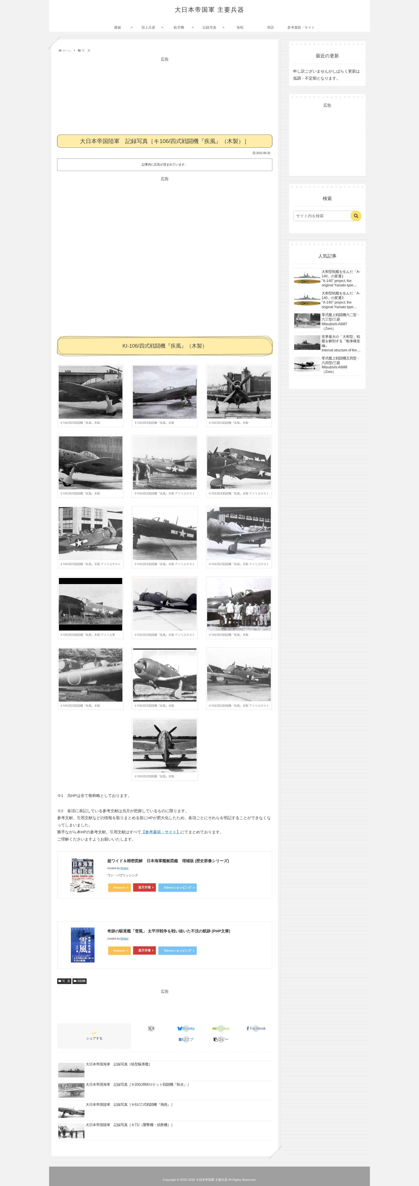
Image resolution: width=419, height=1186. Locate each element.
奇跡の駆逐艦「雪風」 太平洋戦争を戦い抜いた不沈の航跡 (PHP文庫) (168, 931)
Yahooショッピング (177, 887)
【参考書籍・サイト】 (160, 832)
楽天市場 (144, 887)
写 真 (66, 981)
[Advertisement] (164, 93)
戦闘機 (81, 981)
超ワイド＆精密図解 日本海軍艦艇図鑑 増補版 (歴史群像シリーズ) (168, 861)
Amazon (119, 887)
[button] (220, 1039)
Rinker (124, 868)
